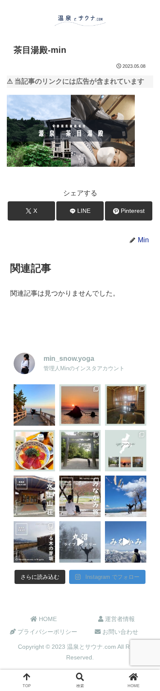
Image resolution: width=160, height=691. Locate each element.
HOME (47, 619)
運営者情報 (119, 619)
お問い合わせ (119, 631)
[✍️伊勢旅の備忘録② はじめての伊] (80, 450)
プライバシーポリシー (46, 631)
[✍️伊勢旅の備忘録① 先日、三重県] (125, 450)
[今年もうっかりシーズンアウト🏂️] (125, 496)
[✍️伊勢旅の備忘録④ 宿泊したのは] (125, 405)
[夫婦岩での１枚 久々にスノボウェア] (34, 405)
